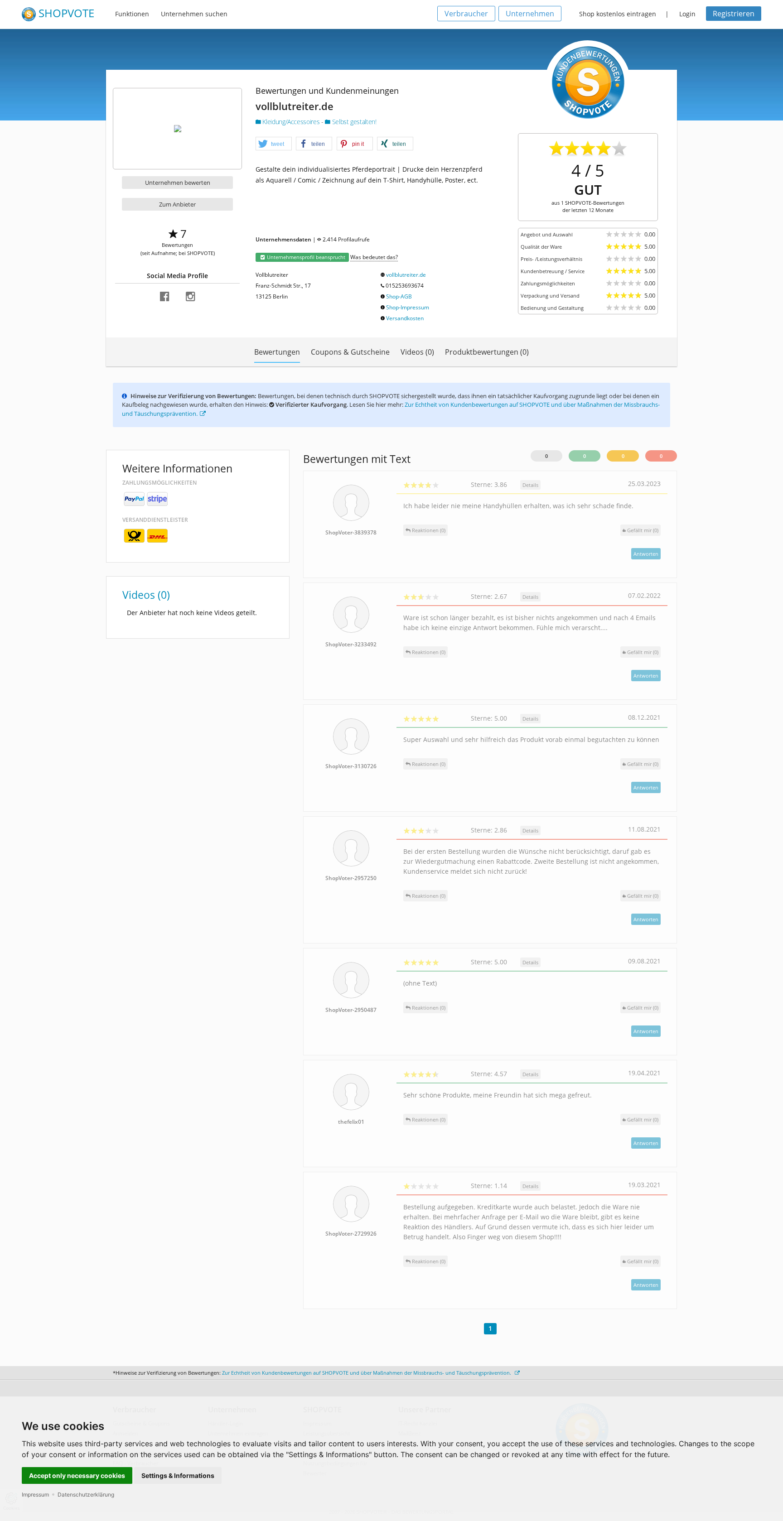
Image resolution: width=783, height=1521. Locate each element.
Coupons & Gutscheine (350, 352)
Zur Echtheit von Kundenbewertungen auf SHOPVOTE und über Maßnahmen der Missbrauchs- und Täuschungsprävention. (367, 1372)
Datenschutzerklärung (86, 1494)
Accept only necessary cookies (77, 1475)
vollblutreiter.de (406, 275)
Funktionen (132, 14)
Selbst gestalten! (353, 121)
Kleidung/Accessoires (291, 121)
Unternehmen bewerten (177, 182)
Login (687, 14)
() (642, 530)
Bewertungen (277, 352)
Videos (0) (417, 352)
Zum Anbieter (177, 204)
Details (530, 484)
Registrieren (733, 14)
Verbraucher (466, 14)
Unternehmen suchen (194, 14)
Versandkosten (405, 318)
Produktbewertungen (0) (487, 352)
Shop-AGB (399, 296)
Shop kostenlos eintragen (617, 14)
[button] (273, 144)
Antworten (645, 553)
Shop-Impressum (407, 307)
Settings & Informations (177, 1475)
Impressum (35, 1494)
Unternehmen (530, 14)
